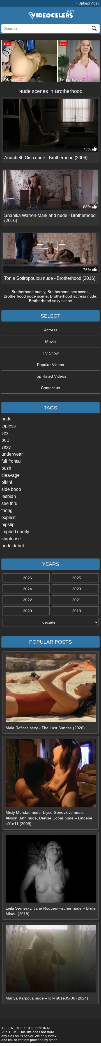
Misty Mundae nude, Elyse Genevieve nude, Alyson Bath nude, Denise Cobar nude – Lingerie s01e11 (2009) (49, 818)
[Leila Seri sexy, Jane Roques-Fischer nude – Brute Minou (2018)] (51, 901)
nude (6, 418)
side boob (11, 489)
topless (8, 426)
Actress (50, 330)
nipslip (8, 524)
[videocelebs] (50, 19)
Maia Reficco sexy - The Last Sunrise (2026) (45, 728)
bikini (6, 482)
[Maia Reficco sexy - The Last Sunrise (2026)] (51, 721)
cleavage (10, 475)
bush (6, 468)
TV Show (51, 353)
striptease (11, 538)
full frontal (11, 461)
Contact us (50, 387)
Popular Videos (50, 364)
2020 (27, 611)
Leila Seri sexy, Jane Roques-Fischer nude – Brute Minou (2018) (51, 911)
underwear (12, 454)
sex (4, 433)
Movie (50, 341)
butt (5, 440)
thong (7, 510)
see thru (9, 503)
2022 (27, 600)
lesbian (8, 496)
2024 (27, 589)
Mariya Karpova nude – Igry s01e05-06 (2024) (47, 998)
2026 (27, 578)
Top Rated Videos (50, 376)
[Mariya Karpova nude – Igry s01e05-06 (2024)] (51, 991)
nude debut (12, 545)
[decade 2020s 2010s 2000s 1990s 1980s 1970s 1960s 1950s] (50, 622)
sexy (6, 447)
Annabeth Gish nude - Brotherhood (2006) (46, 157)
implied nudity (15, 531)
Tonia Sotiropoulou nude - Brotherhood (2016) (49, 278)
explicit (8, 517)
